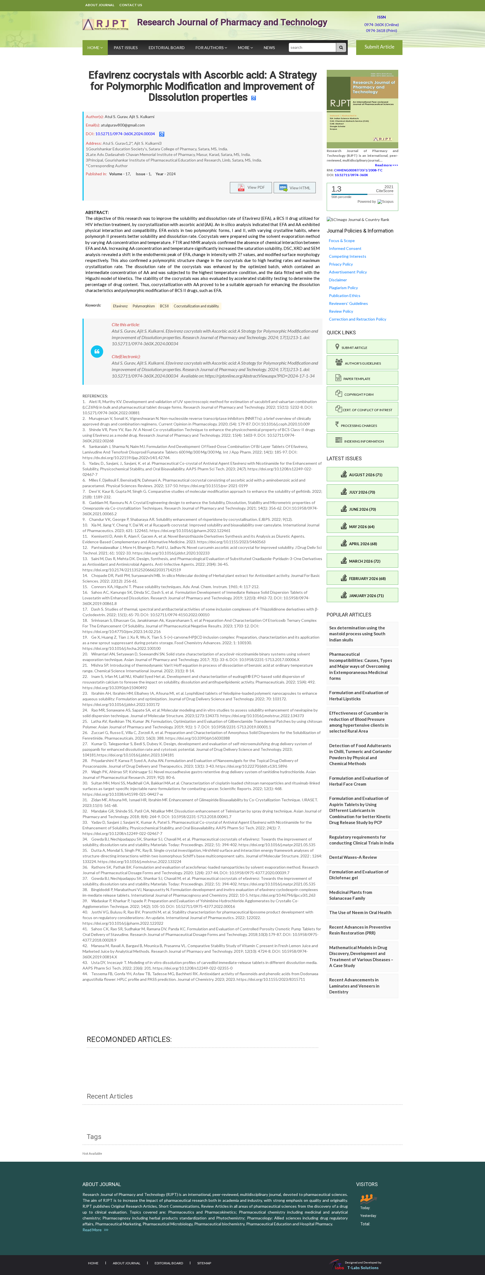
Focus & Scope (342, 240)
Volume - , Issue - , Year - (142, 174)
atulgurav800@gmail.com (123, 125)
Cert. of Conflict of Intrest (367, 410)
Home (94, 47)
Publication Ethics (344, 295)
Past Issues (126, 47)
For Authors (210, 47)
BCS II (164, 306)
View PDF (255, 187)
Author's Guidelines (362, 363)
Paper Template (355, 379)
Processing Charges (358, 426)
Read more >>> (386, 165)
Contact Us (130, 5)
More (244, 47)
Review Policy (341, 311)
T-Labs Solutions (363, 1267)
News (269, 47)
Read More (93, 1229)
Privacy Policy (341, 264)
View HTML (299, 187)
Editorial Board (167, 47)
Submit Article (379, 47)
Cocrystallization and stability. (196, 306)
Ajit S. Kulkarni (141, 116)
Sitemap (204, 1263)
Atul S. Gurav (116, 116)
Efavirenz (120, 306)
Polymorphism (144, 306)
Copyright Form (358, 394)
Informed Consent (345, 248)
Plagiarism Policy (343, 287)
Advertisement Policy (348, 272)
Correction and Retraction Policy (357, 319)
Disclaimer (338, 279)
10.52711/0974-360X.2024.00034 (125, 133)
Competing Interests (347, 256)
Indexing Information (363, 441)
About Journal (99, 5)
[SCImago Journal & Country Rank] (358, 219)
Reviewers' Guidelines (348, 303)
